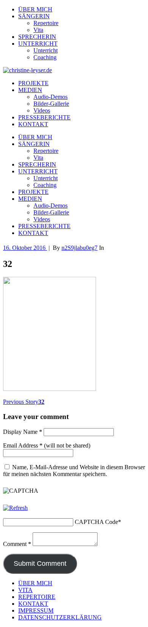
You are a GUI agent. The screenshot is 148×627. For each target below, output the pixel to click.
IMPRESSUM (36, 610)
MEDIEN (30, 90)
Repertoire (45, 23)
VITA (25, 590)
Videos (41, 110)
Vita (38, 30)
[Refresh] (15, 508)
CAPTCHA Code (96, 522)
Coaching (45, 57)
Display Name (22, 432)
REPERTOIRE (36, 597)
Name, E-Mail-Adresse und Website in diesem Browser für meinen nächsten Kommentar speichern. (74, 470)
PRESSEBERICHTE (44, 117)
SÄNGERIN (34, 16)
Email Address (23, 445)
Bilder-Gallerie (51, 103)
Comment (17, 544)
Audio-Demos (50, 97)
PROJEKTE (33, 83)
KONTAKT (33, 124)
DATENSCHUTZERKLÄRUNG (60, 617)
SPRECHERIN (37, 36)
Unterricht (45, 50)
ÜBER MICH (35, 9)
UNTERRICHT (38, 43)
